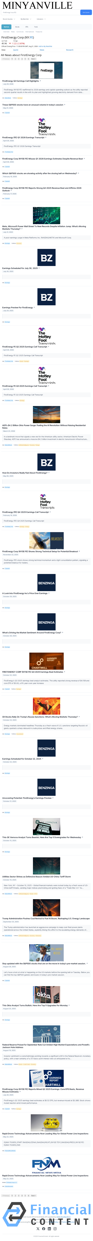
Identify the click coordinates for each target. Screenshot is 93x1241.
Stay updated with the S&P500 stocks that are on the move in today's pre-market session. (45, 963)
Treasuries (39, 32)
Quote (15, 50)
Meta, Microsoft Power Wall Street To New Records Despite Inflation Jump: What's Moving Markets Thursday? (44, 227)
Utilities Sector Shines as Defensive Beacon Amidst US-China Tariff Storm (36, 876)
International (29, 32)
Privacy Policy (53, 1222)
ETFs (27, 27)
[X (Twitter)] (37, 1229)
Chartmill (7, 112)
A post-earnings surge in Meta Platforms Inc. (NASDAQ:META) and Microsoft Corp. (38, 238)
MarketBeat (8, 98)
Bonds (21, 361)
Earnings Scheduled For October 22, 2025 (22, 759)
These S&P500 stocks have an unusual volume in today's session (33, 105)
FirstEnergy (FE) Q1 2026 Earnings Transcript (24, 137)
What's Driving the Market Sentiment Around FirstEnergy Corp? (32, 632)
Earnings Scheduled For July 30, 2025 (21, 268)
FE (31, 37)
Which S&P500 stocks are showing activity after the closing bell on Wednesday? (40, 173)
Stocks (17, 27)
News (13, 32)
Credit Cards (26, 1064)
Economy (19, 243)
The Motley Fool (9, 152)
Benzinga (7, 243)
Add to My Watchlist (45, 46)
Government (20, 734)
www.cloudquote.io (64, 1217)
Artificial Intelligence (24, 445)
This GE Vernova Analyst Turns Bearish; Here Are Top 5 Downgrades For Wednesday (42, 837)
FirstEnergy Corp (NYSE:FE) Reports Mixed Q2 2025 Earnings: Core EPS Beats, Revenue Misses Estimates (43, 1090)
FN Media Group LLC (11, 1182)
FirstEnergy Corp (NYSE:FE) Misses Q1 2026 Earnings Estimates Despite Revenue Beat (43, 158)
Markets (6, 27)
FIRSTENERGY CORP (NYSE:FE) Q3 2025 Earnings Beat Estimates (33, 672)
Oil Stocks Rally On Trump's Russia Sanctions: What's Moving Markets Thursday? (41, 717)
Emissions (38, 935)
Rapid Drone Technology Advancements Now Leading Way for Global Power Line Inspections (45, 1133)
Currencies (19, 32)
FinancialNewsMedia (10, 1150)
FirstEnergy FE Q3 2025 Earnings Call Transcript (25, 386)
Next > (33, 59)
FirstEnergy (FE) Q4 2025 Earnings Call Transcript (26, 512)
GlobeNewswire (9, 1186)
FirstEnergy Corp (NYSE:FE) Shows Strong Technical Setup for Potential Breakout (41, 551)
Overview (6, 32)
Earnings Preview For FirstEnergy (18, 307)
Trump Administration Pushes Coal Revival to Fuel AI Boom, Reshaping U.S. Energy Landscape (46, 918)
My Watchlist (25, 19)
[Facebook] (43, 1229)
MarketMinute (8, 445)
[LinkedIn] (49, 1229)
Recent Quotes (7, 19)
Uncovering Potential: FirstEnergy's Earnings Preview (28, 798)
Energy (37, 445)
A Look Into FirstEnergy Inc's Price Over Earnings (26, 593)
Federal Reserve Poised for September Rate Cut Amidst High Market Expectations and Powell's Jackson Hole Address (45, 1045)
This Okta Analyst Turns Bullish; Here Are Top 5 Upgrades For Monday (36, 1005)
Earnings (20, 98)
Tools (36, 27)
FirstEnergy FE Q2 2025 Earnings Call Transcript (25, 346)
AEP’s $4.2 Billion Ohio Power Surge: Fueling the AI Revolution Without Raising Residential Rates (44, 426)
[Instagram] (55, 1229)
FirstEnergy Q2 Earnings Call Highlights (21, 81)
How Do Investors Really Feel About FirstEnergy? (26, 473)
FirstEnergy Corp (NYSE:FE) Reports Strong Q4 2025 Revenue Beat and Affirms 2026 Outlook (41, 189)
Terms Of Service (68, 1222)
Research (69, 50)
